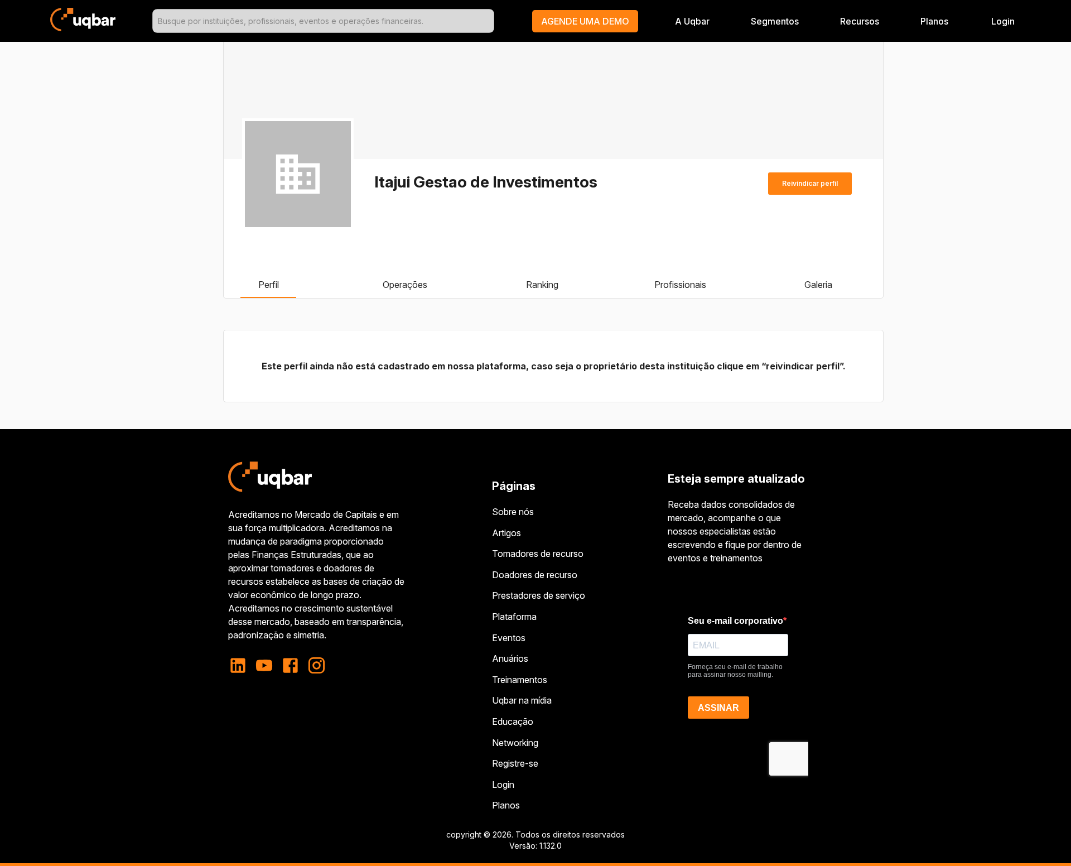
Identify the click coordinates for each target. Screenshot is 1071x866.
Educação (512, 721)
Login (503, 784)
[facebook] (290, 665)
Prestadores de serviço (538, 595)
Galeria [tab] (818, 284)
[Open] (489, 21)
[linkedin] (241, 665)
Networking (515, 742)
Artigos (506, 532)
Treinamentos (519, 679)
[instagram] (316, 665)
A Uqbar (692, 21)
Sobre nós (513, 511)
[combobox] (323, 21)
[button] (585, 21)
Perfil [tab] (268, 284)
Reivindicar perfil (810, 183)
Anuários (510, 658)
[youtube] (264, 665)
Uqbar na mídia (522, 700)
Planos (934, 21)
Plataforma (514, 616)
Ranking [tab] (542, 284)
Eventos (508, 637)
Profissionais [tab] (680, 284)
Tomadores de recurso (537, 553)
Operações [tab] (405, 284)
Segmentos (775, 21)
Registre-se (515, 763)
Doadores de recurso (534, 574)
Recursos (859, 21)
